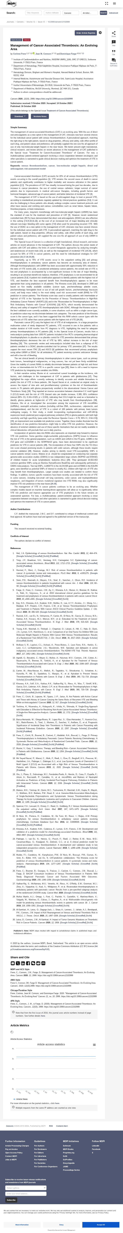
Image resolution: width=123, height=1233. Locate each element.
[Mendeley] (43, 964)
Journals (10, 21)
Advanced (113, 12)
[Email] (13, 964)
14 (87, 251)
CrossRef (37, 556)
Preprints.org (68, 1152)
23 (74, 284)
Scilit (46, 556)
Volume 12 (30, 21)
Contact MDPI (11, 1156)
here (43, 1016)
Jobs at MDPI (10, 1159)
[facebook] (28, 964)
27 (84, 346)
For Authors (39, 1145)
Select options (13, 1187)
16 (22, 257)
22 (34, 269)
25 (81, 319)
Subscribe (11, 1200)
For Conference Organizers (45, 1166)
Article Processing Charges (17, 1145)
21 (84, 260)
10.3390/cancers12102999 (59, 21)
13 (41, 251)
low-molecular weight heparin (71, 166)
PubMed (54, 556)
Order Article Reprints (85, 33)
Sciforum (67, 1145)
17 (24, 257)
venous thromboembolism (34, 166)
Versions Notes (39, 116)
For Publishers (40, 1159)
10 (31, 221)
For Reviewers (40, 1149)
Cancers (20, 21)
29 (52, 484)
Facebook (96, 1149)
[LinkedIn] (23, 964)
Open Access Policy (13, 1152)
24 (78, 319)
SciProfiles (67, 1159)
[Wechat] (33, 964)
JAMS (65, 1166)
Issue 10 (41, 21)
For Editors (39, 1152)
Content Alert (62, 1126)
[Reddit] (38, 964)
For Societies (39, 1163)
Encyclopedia (69, 1163)
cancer (52, 166)
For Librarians (40, 1156)
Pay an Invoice (11, 1149)
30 (55, 484)
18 (27, 257)
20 (33, 257)
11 (33, 221)
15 (89, 251)
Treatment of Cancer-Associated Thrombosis (67, 111)
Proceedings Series (71, 1170)
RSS (51, 1126)
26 (51, 331)
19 (30, 257)
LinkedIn (95, 1145)
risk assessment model (35, 169)
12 (36, 221)
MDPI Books (68, 1149)
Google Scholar (24, 556)
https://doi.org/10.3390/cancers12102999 (54, 99)
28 (45, 445)
